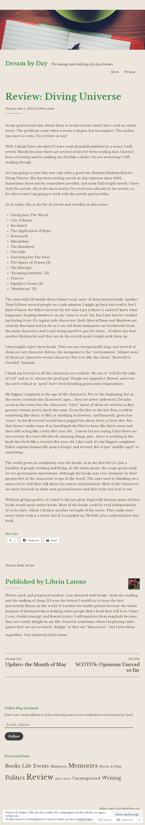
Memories (83, 765)
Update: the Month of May (35, 662)
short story (63, 778)
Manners (58, 766)
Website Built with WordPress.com (119, 809)
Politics (15, 777)
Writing (129, 72)
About (115, 72)
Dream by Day (26, 63)
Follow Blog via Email (21, 708)
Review (29, 565)
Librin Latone (46, 108)
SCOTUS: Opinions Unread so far (108, 665)
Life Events (35, 766)
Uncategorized (86, 778)
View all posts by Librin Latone (45, 635)
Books (20, 565)
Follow (13, 736)
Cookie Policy (84, 819)
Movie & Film (110, 766)
